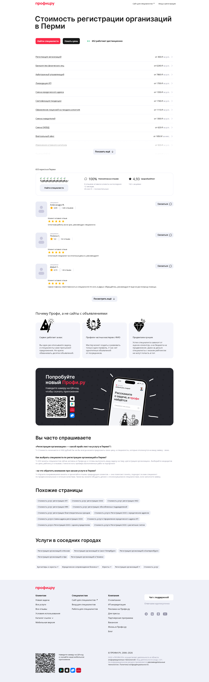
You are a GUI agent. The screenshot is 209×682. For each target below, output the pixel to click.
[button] (164, 204)
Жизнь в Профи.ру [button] (117, 626)
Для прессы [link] (114, 613)
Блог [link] (110, 631)
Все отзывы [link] (41, 609)
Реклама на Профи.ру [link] (119, 609)
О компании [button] (114, 600)
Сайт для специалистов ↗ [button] (85, 600)
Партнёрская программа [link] (120, 618)
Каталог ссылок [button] (43, 618)
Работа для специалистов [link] (85, 609)
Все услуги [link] (41, 604)
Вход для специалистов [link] (84, 604)
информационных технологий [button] (122, 659)
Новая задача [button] (42, 600)
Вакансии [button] (113, 622)
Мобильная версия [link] (45, 622)
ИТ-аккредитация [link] (117, 604)
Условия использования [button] (48, 613)
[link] (48, 41)
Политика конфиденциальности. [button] (134, 664)
